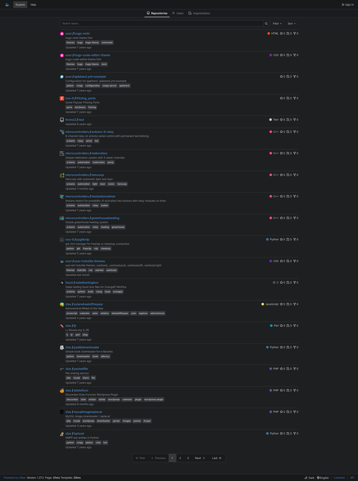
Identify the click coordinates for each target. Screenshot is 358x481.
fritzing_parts (86, 98)
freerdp (87, 248)
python (70, 248)
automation (84, 162)
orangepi (118, 291)
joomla (137, 420)
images (127, 420)
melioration (99, 153)
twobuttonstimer (103, 196)
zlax (68, 304)
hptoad (79, 433)
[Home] (7, 4)
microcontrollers (77, 132)
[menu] (309, 477)
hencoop (97, 175)
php (68, 377)
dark (104, 64)
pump (111, 162)
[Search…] (266, 23)
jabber (70, 85)
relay (80, 140)
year (133, 313)
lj (67, 334)
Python (274, 239)
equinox (143, 313)
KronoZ (70, 119)
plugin (138, 399)
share (86, 377)
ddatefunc (81, 390)
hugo (80, 42)
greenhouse (118, 227)
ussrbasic (111, 270)
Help (33, 4)
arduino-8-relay (102, 132)
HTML (275, 33)
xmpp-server (110, 85)
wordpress (114, 399)
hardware (80, 107)
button (104, 205)
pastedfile (81, 369)
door (102, 183)
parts (69, 107)
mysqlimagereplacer (88, 412)
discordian (72, 399)
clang (99, 291)
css (90, 270)
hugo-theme (92, 42)
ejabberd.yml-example (90, 76)
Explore (20, 4)
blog (85, 334)
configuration (93, 85)
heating (105, 227)
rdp (96, 248)
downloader (83, 356)
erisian (92, 399)
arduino (71, 140)
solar (95, 313)
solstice (105, 313)
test (81, 119)
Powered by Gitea (15, 477)
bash (90, 291)
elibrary (105, 356)
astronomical (157, 313)
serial (89, 140)
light (95, 183)
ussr (68, 33)
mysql (76, 377)
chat (98, 442)
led (96, 140)
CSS (276, 55)
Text (276, 119)
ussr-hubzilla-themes (89, 261)
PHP (276, 368)
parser (116, 420)
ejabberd (124, 85)
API (352, 477)
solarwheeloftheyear (88, 304)
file (93, 377)
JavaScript (272, 304)
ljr (75, 325)
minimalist (107, 42)
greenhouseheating (105, 218)
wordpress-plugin (153, 399)
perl (78, 334)
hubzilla (81, 270)
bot (105, 442)
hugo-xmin (82, 33)
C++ (276, 131)
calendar (85, 313)
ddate (102, 399)
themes (70, 42)
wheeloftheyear (120, 313)
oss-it (69, 98)
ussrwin (99, 270)
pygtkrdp (82, 239)
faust (69, 282)
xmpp (80, 85)
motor (111, 183)
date (83, 399)
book (95, 356)
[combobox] (278, 23)
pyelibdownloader (86, 347)
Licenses (339, 477)
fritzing (92, 107)
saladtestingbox (86, 282)
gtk (78, 248)
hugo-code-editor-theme (92, 55)
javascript (72, 313)
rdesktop (105, 248)
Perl (276, 325)
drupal (147, 420)
